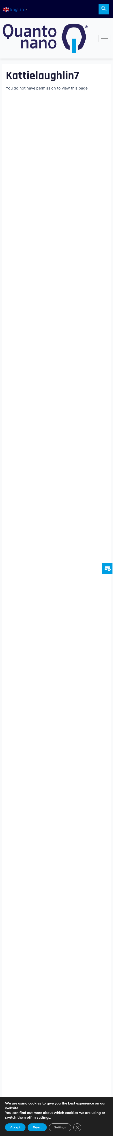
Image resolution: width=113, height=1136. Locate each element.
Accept (15, 1127)
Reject (37, 1127)
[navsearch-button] (104, 9)
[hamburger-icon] (104, 38)
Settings (60, 1127)
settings (43, 1117)
